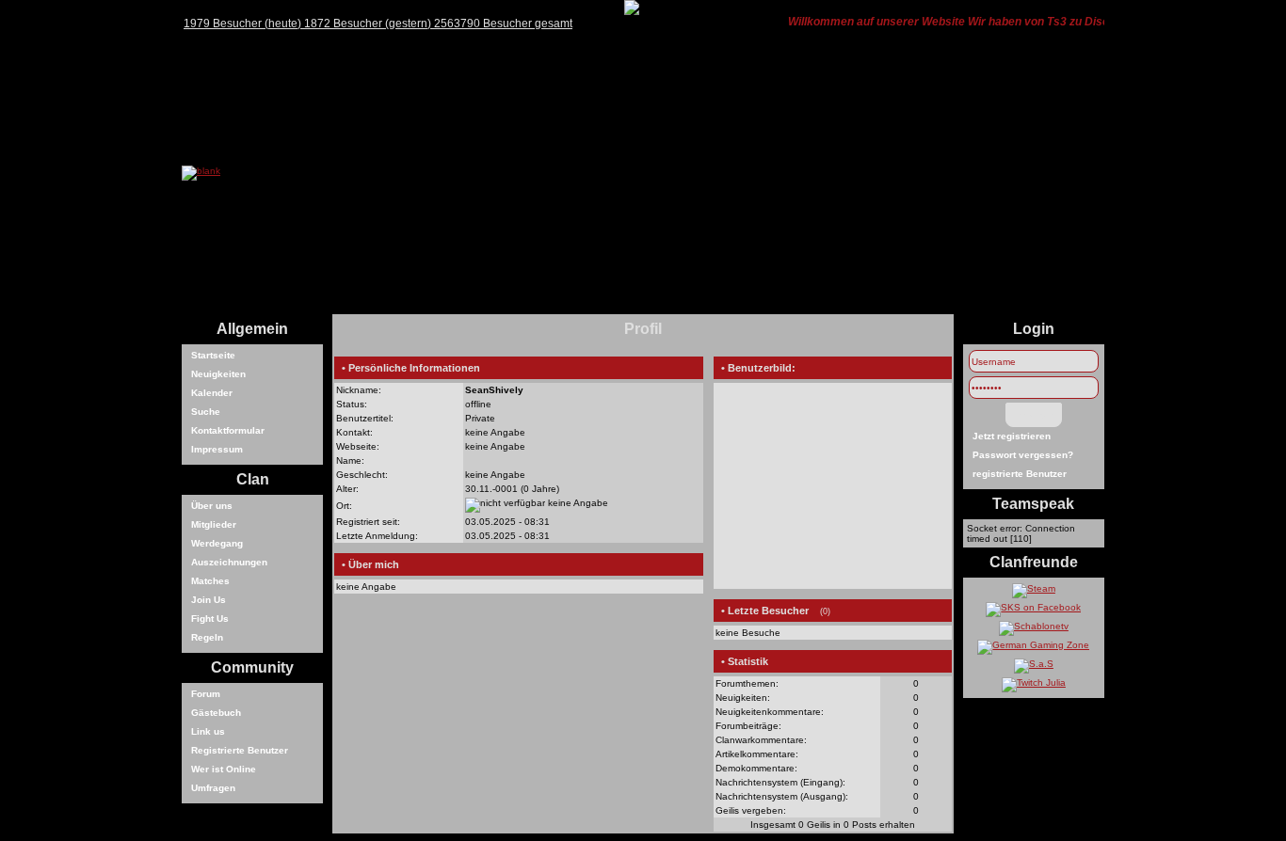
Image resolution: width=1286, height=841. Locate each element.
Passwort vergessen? (1023, 455)
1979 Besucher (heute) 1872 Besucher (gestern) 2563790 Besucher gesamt (378, 23)
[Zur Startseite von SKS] (201, 171)
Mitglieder (213, 524)
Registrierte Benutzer (239, 750)
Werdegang (217, 543)
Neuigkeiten (218, 374)
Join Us (208, 600)
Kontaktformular (228, 430)
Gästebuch (216, 712)
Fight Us (210, 618)
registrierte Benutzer (1020, 473)
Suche (205, 411)
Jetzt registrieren (1012, 436)
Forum (205, 694)
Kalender (212, 393)
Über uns (212, 505)
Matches (210, 581)
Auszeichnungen (229, 562)
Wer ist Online (223, 769)
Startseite (213, 355)
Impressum (217, 449)
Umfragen (213, 788)
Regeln (207, 637)
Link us (208, 731)
